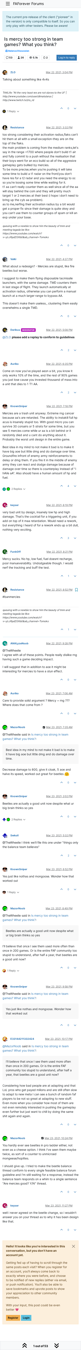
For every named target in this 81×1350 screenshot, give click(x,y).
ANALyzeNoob (19, 643)
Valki (13, 259)
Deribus (15, 329)
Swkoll (14, 835)
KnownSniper (18, 406)
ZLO (13, 72)
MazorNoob (17, 727)
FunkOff (15, 551)
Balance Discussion (18, 51)
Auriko (14, 363)
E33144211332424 (22, 1038)
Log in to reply (66, 57)
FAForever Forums (28, 3)
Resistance (17, 127)
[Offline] (6, 72)
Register (13, 1317)
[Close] (73, 1246)
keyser (14, 505)
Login (26, 1317)
